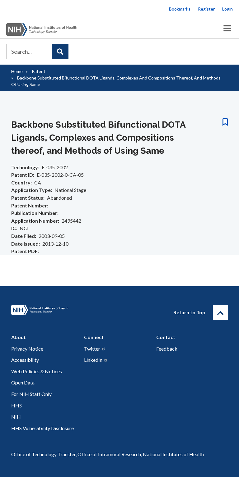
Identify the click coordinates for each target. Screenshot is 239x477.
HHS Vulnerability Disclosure (42, 428)
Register (206, 8)
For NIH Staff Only (31, 394)
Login (227, 8)
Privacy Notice (27, 349)
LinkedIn (93, 360)
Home (17, 71)
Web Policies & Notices (36, 371)
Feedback (166, 349)
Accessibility (25, 360)
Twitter (92, 349)
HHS (16, 405)
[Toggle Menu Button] (227, 28)
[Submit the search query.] (60, 51)
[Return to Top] (220, 312)
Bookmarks (179, 8)
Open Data (23, 382)
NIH (16, 417)
